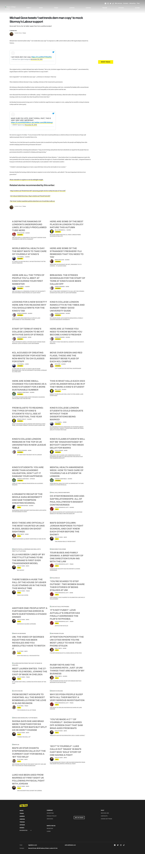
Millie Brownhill (60, 230)
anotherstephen (22, 505)
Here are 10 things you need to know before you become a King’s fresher (66, 332)
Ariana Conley (21, 419)
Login (49, 831)
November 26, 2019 (36, 59)
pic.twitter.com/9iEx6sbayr (42, 122)
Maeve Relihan (59, 259)
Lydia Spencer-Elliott (62, 507)
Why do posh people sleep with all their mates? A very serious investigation (67, 697)
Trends (104, 7)
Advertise (132, 3)
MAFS (65, 537)
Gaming (71, 7)
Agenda (88, 7)
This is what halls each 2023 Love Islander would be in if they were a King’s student (67, 384)
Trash (56, 7)
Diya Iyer (57, 364)
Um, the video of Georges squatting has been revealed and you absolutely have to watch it (28, 643)
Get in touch (79, 817)
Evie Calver (20, 233)
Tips (138, 3)
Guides (137, 7)
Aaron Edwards (60, 286)
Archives (50, 818)
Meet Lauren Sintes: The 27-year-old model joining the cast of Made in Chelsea (29, 671)
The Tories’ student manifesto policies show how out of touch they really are (32, 201)
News (41, 7)
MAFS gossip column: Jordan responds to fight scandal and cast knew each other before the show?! (66, 529)
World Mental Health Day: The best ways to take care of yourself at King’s (29, 251)
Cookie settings (106, 818)
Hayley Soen (59, 537)
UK (19, 507)
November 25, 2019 (31, 125)
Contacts (104, 816)
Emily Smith (20, 534)
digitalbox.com (32, 845)
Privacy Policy (52, 816)
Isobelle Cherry (18, 33)
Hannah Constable (23, 392)
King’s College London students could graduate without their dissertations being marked (66, 414)
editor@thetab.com (70, 845)
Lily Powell (20, 256)
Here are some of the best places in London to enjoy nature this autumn (66, 224)
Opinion (121, 7)
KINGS (20, 234)
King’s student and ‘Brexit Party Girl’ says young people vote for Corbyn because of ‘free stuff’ (38, 191)
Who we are (118, 3)
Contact (125, 3)
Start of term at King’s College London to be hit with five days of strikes (28, 332)
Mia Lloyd (58, 389)
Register (50, 828)
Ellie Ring (20, 651)
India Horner (59, 450)
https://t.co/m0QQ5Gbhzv (21, 122)
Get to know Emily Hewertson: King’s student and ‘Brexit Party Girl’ (30, 196)
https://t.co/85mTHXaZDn (41, 57)
